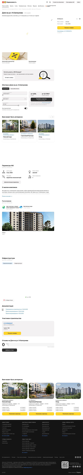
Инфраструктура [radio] (18, 263)
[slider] (14, 95)
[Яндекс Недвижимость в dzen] (78, 457)
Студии (43, 431)
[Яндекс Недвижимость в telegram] (80, 457)
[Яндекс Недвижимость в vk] (76, 457)
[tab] (5, 89)
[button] (50, 2)
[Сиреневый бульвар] (28, 126)
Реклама (13, 457)
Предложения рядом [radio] (7, 263)
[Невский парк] (10, 126)
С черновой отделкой (6, 424)
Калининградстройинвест (7, 400)
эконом (67, 21)
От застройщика (25, 426)
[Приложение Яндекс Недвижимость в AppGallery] (77, 466)
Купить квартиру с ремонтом (28, 448)
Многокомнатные (46, 428)
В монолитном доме (6, 429)
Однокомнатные (45, 429)
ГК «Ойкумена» (32, 400)
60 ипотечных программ (46, 102)
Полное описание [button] (6, 196)
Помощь (56, 457)
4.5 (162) (46, 403)
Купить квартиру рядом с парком (29, 444)
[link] (78, 2)
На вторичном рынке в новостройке (29, 429)
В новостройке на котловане (28, 431)
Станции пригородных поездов (68, 426)
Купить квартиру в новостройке (29, 446)
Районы (63, 424)
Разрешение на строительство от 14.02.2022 (17, 309)
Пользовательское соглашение (34, 457)
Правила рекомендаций (48, 457)
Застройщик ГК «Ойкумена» (27, 133)
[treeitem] (5, 6)
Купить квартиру (25, 441)
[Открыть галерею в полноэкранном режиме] (51, 20)
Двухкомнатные (45, 424)
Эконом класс (25, 428)
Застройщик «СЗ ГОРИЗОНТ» (64, 31)
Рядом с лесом (5, 431)
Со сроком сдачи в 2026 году (8, 433)
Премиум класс (25, 424)
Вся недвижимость (6, 457)
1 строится (59, 32)
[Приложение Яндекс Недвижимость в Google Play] (75, 466)
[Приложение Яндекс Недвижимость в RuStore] (80, 466)
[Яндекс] (78, 472)
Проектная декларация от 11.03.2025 (15, 313)
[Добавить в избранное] (80, 19)
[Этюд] (46, 126)
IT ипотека (4, 428)
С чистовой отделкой (6, 426)
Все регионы (65, 429)
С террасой (24, 433)
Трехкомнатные (45, 426)
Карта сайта (62, 457)
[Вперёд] (54, 56)
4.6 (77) (73, 403)
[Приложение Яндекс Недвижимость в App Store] (73, 466)
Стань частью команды (22, 457)
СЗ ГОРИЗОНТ (8, 323)
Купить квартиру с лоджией (28, 443)
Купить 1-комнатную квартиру (28, 450)
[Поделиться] (77, 19)
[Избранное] (47, 2)
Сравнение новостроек (67, 428)
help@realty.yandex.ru (27, 467)
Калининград (5, 443)
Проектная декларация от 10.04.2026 (15, 311)
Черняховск (4, 441)
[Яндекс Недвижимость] (9, 2)
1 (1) (19, 403)
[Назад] (2, 56)
